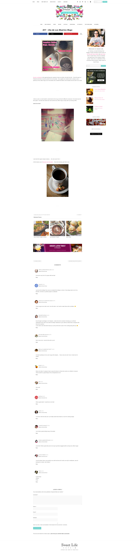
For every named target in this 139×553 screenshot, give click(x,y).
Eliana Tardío (42, 454)
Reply (37, 277)
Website (35, 517)
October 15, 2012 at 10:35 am (43, 336)
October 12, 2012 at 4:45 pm (43, 412)
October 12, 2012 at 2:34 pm (43, 427)
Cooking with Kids (37, 214)
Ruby (40, 411)
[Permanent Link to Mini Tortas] (73, 221)
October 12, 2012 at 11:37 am (43, 456)
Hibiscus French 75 (98, 97)
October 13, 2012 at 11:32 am (43, 383)
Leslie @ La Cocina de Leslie (46, 300)
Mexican (48, 214)
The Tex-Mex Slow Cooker (92, 54)
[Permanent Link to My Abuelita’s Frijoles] (57, 221)
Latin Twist (103, 54)
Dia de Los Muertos (37, 77)
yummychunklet (43, 425)
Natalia (40, 396)
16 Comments (79, 214)
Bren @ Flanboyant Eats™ (45, 349)
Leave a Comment (101, 99)
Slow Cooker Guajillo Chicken (40, 237)
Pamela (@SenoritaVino (45, 440)
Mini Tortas (68, 237)
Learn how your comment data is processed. (60, 533)
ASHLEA (40, 284)
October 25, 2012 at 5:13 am (43, 271)
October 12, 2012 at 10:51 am (43, 472)
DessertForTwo (43, 315)
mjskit (40, 365)
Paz (39, 381)
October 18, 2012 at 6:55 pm (43, 302)
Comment (35, 494)
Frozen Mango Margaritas (100, 89)
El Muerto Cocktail (98, 106)
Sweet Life (70, 12)
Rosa (40, 471)
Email (34, 512)
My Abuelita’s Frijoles (54, 237)
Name (34, 506)
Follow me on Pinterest (96, 133)
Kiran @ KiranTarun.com (45, 269)
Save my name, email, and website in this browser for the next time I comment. (50, 524)
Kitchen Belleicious (44, 334)
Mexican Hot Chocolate (48, 162)
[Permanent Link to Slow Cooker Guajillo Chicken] (41, 221)
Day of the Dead (43, 214)
